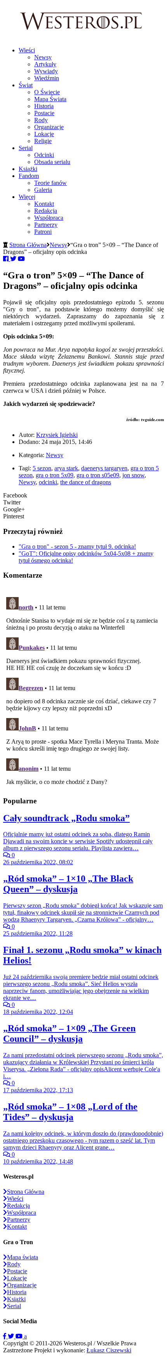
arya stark (66, 468)
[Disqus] (83, 691)
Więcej (27, 196)
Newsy (43, 57)
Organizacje (49, 127)
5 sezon (42, 468)
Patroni (43, 231)
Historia (44, 106)
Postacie (44, 113)
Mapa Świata (50, 99)
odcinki (48, 482)
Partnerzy (45, 224)
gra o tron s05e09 (98, 475)
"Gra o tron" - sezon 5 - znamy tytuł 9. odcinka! (77, 546)
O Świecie (47, 92)
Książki (28, 169)
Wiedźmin (46, 78)
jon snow (133, 475)
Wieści (27, 50)
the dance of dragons (85, 482)
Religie (43, 141)
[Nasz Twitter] (12, 1336)
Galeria (43, 189)
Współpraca (48, 217)
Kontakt (44, 203)
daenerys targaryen (104, 468)
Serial (26, 148)
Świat (26, 85)
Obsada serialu (52, 162)
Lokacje (44, 134)
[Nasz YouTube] (20, 1336)
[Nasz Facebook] (5, 1336)
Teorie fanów (50, 183)
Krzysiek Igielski (57, 435)
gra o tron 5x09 (54, 475)
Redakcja (45, 210)
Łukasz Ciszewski (109, 1350)
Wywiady (46, 71)
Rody (41, 120)
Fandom (29, 176)
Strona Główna (28, 245)
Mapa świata (22, 1257)
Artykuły (45, 64)
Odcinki (44, 155)
